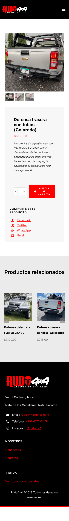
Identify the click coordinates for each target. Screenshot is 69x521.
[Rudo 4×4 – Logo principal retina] (27, 383)
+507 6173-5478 (36, 427)
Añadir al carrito (44, 191)
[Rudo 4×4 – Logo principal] (14, 7)
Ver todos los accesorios (22, 487)
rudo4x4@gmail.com (35, 420)
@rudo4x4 (34, 434)
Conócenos (13, 455)
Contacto (11, 463)
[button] (6, 323)
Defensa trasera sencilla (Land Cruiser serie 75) (16, 332)
